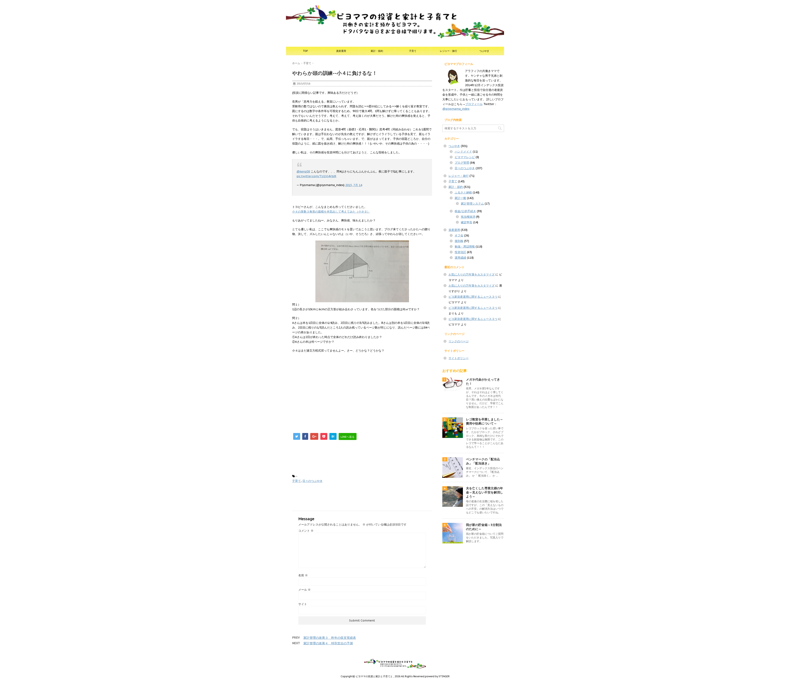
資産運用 (341, 50)
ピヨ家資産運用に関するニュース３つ (472, 297)
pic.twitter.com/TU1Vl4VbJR (316, 176)
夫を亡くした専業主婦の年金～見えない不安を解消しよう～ (484, 492)
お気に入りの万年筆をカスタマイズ (471, 274)
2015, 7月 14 (353, 185)
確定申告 (466, 222)
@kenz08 (303, 171)
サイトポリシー (458, 358)
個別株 (459, 241)
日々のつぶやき (312, 481)
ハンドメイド (463, 151)
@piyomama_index (455, 109)
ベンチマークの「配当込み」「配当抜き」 (483, 461)
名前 (303, 575)
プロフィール (474, 104)
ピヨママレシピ (465, 157)
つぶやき (484, 50)
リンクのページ (458, 341)
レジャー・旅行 (448, 50)
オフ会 (459, 235)
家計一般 (460, 198)
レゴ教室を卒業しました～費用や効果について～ (484, 421)
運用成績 (460, 257)
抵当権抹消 (468, 217)
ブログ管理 (462, 162)
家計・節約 (377, 50)
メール (304, 590)
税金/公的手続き (465, 211)
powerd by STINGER (437, 676)
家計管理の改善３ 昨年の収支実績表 (329, 638)
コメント (306, 531)
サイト (302, 604)
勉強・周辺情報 (465, 246)
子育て (412, 50)
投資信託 (460, 252)
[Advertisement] (326, 386)
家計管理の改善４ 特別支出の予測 (328, 643)
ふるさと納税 (463, 192)
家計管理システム (472, 203)
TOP (305, 50)
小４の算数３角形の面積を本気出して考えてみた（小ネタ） (331, 211)
